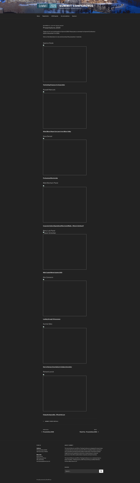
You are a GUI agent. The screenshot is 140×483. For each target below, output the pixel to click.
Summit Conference (76, 5)
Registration (46, 16)
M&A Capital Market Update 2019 (52, 272)
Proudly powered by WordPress (44, 479)
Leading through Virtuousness (51, 319)
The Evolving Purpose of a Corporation (54, 85)
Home (38, 16)
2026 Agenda (54, 16)
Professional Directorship (50, 178)
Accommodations (65, 16)
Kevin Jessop (60, 25)
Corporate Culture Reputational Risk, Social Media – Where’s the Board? (63, 226)
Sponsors (74, 16)
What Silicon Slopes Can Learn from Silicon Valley (57, 131)
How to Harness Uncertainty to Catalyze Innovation (57, 367)
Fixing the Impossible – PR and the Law (54, 414)
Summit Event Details (51, 421)
